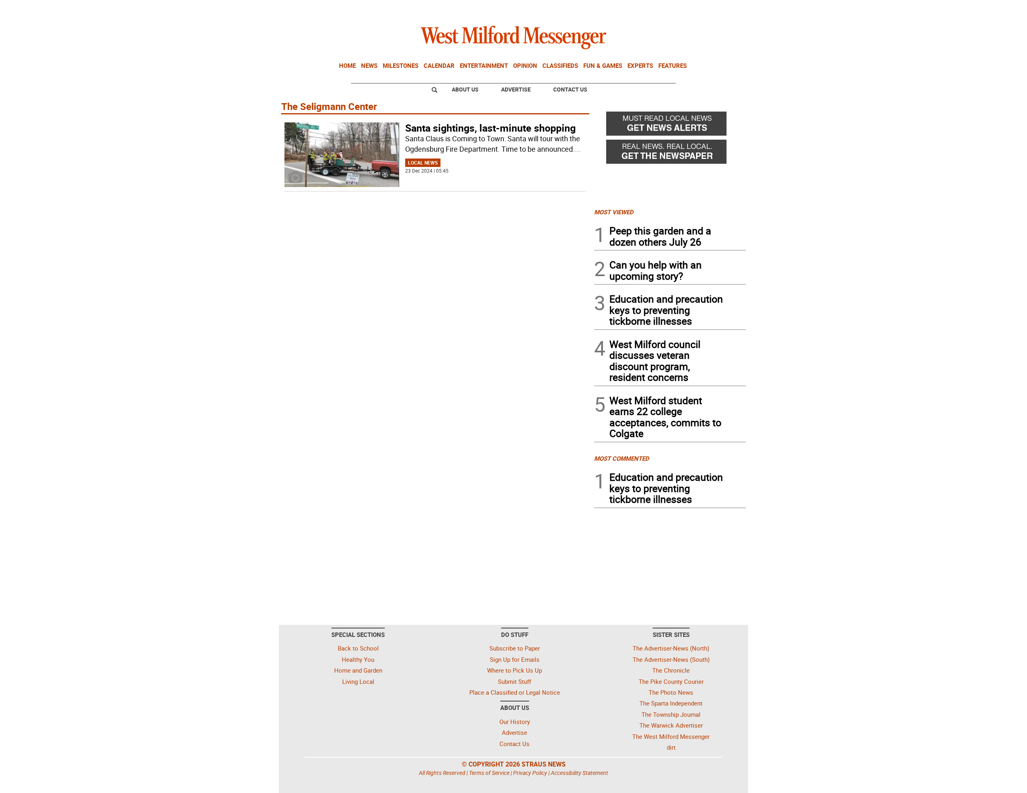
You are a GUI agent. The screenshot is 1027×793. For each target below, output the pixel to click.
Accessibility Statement (579, 773)
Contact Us (570, 89)
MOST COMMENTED (621, 458)
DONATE (726, 9)
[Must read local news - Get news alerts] (670, 126)
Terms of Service (489, 773)
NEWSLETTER (681, 9)
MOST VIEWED (613, 212)
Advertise (516, 89)
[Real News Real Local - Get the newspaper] (670, 154)
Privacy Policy (530, 773)
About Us (465, 89)
